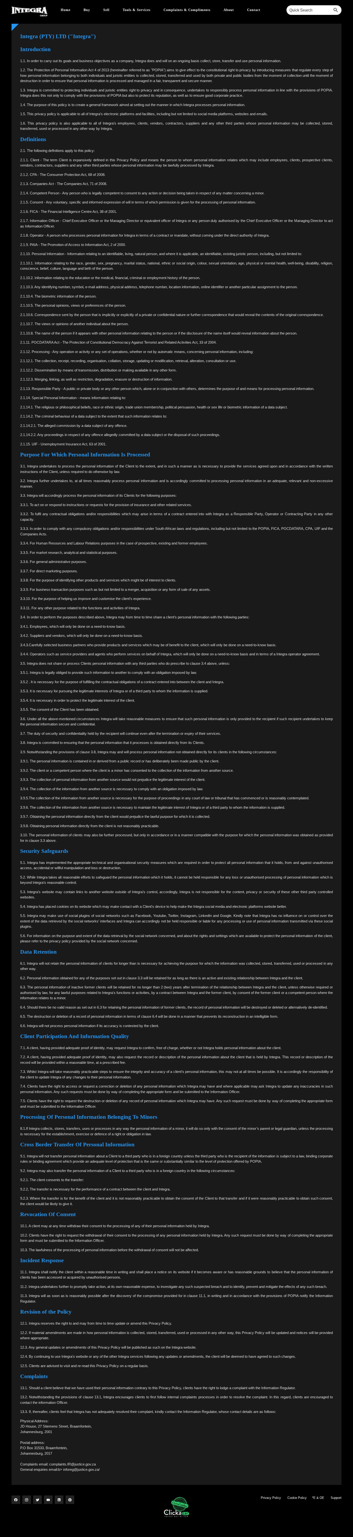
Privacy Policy (271, 1498)
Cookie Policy (297, 1498)
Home (66, 10)
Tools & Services (137, 10)
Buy (87, 10)
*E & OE (318, 1498)
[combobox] (313, 10)
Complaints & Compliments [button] (188, 10)
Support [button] (336, 1498)
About (229, 10)
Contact (253, 10)
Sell (107, 10)
